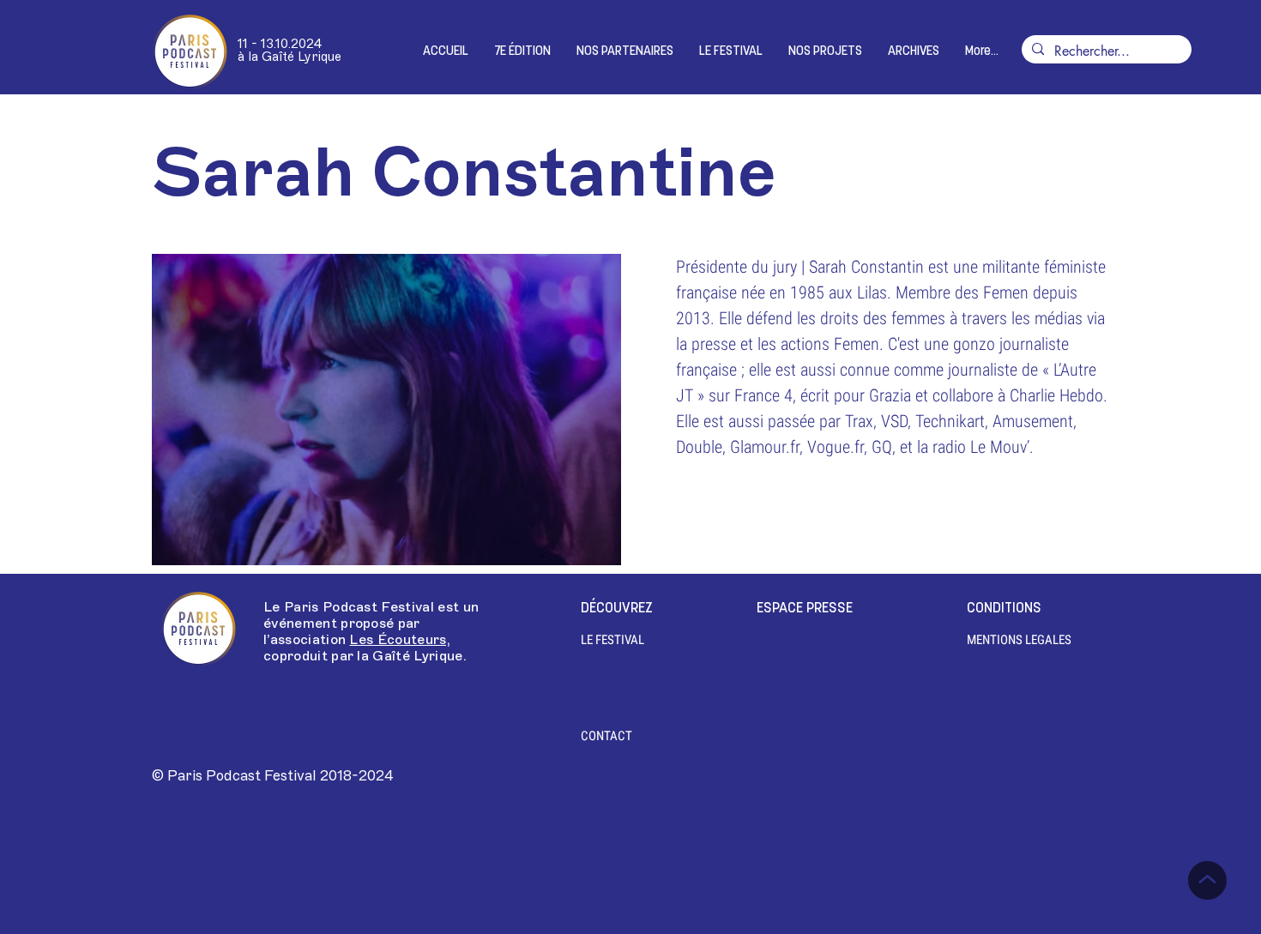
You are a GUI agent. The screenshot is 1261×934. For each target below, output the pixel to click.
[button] (522, 52)
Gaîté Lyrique (417, 656)
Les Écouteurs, (399, 640)
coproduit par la (317, 656)
